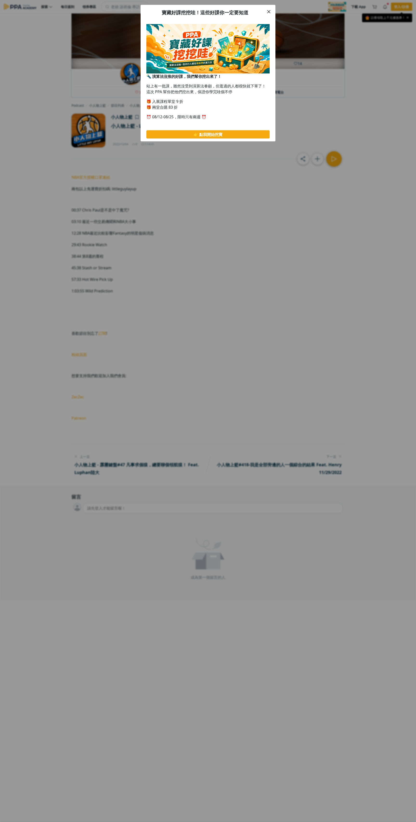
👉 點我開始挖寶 (208, 134)
